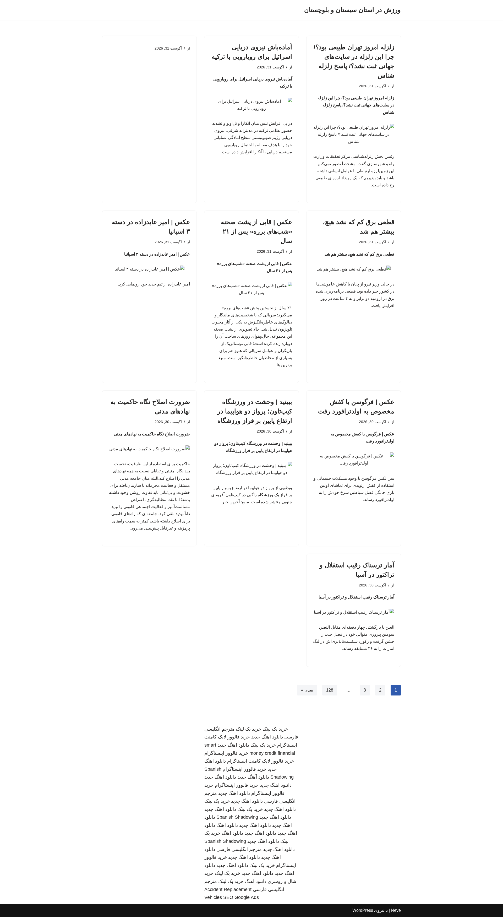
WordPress (362, 910)
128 (329, 690)
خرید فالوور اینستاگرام (226, 753)
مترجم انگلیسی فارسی (239, 849)
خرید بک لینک (275, 729)
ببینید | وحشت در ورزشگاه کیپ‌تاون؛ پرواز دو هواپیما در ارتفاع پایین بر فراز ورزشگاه (254, 411)
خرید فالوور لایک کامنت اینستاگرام (260, 761)
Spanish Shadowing (237, 817)
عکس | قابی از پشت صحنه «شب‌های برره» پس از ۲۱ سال (256, 231)
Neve (396, 910)
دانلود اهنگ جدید (267, 737)
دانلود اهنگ (227, 825)
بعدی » (307, 690)
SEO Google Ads (241, 897)
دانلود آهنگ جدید (253, 777)
